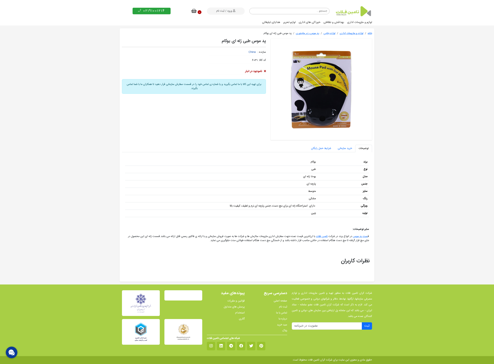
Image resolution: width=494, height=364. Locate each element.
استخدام (240, 313)
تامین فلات (322, 236)
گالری (242, 319)
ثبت (367, 325)
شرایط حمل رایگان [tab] (321, 148)
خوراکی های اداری (309, 22)
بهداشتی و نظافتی (333, 22)
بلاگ (284, 331)
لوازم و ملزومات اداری (359, 22)
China (252, 52)
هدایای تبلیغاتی (271, 22)
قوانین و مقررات (236, 301)
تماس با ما (281, 313)
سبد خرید (282, 325)
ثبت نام (283, 307)
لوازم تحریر (289, 22)
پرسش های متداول (234, 307)
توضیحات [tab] (364, 148)
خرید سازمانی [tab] (345, 148)
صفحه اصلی (280, 301)
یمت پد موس (360, 236)
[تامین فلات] (353, 11)
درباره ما (283, 319)
